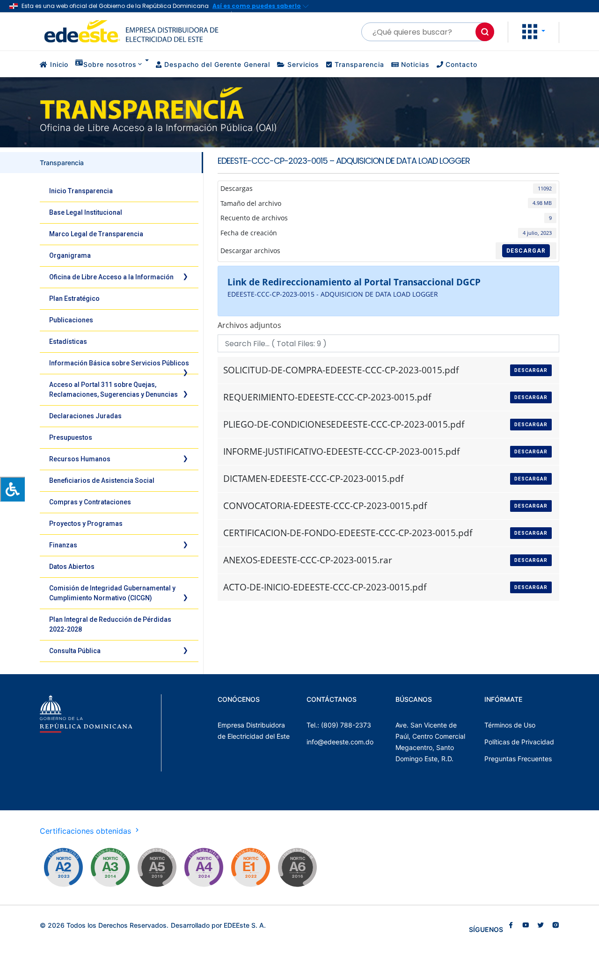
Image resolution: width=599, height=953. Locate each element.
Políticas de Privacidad (519, 742)
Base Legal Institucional (85, 212)
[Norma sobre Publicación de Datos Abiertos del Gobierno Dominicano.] (110, 867)
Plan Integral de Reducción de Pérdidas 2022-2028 (110, 624)
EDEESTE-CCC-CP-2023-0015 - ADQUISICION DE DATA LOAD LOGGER (332, 294)
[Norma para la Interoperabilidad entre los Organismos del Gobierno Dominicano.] (203, 867)
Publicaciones (71, 320)
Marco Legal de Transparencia (96, 234)
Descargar (526, 250)
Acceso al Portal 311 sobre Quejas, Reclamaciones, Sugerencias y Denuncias (113, 389)
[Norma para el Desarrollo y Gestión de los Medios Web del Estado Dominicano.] (63, 867)
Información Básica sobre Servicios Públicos (119, 363)
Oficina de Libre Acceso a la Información (111, 277)
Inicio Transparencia (81, 191)
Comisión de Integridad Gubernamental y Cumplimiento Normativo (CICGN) (112, 593)
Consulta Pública (75, 651)
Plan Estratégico (74, 298)
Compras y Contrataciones (90, 502)
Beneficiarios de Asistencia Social (101, 480)
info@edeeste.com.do (340, 742)
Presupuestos (70, 437)
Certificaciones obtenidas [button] (86, 831)
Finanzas (63, 545)
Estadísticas (68, 341)
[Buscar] (484, 31)
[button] (533, 31)
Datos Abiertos (72, 566)
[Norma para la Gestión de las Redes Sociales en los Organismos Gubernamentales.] (250, 867)
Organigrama (70, 255)
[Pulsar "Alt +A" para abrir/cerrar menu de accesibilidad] (12, 489)
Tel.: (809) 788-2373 (339, 725)
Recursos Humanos (79, 459)
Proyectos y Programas (86, 523)
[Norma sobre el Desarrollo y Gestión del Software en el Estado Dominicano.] (297, 867)
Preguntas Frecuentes (518, 759)
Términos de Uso (509, 725)
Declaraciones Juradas (85, 416)
